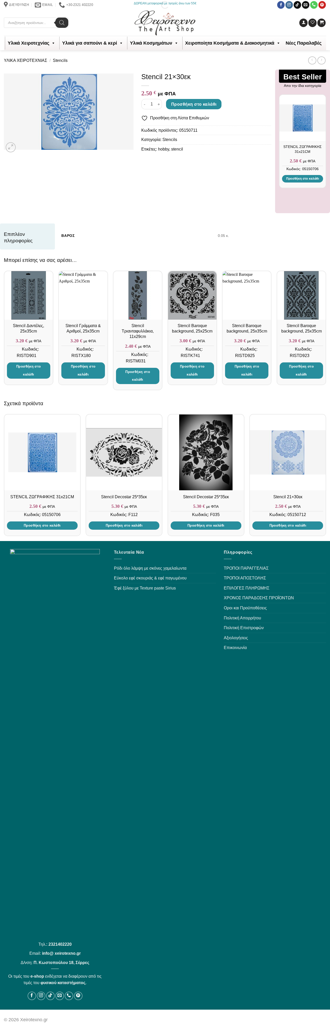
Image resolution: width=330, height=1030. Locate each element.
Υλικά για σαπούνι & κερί (89, 43)
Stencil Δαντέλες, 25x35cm (28, 328)
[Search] (61, 23)
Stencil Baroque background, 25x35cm (247, 328)
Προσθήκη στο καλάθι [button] (302, 178)
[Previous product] (321, 60)
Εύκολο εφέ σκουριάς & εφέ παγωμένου (150, 578)
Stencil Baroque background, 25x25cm (192, 328)
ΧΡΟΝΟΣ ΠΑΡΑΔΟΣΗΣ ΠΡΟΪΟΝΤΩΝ (259, 598)
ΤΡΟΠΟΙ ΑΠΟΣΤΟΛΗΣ (245, 578)
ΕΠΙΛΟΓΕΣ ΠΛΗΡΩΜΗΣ (246, 588)
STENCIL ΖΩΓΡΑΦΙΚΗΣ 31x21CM (302, 149)
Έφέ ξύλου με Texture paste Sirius (145, 588)
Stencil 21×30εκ (287, 497)
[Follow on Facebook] (281, 5)
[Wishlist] (312, 23)
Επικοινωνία (235, 647)
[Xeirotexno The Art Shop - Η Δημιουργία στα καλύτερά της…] (165, 23)
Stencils (60, 60)
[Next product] (312, 60)
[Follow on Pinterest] (322, 5)
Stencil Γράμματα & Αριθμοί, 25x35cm (83, 328)
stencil (177, 149)
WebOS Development (281, 1019)
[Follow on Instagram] (289, 5)
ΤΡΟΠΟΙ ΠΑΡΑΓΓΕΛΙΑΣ (246, 568)
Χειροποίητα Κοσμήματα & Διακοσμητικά (229, 43)
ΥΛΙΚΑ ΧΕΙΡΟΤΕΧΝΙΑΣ (25, 60)
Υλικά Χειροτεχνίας (28, 43)
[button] (303, 23)
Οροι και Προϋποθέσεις (245, 608)
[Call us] (314, 5)
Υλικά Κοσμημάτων (151, 43)
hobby (163, 149)
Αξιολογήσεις (236, 638)
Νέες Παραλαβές (303, 43)
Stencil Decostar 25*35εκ (124, 497)
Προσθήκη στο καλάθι (194, 104)
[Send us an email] (305, 5)
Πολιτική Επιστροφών (244, 628)
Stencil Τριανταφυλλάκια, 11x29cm (138, 331)
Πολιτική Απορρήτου (242, 618)
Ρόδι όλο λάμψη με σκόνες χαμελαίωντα (150, 568)
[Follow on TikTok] (297, 5)
